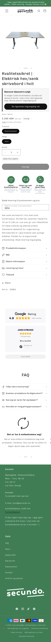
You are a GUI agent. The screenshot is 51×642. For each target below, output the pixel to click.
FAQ (7, 543)
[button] (39, 11)
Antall (4, 147)
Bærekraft (10, 561)
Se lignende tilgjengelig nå (26, 106)
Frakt (4, 122)
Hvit (8, 142)
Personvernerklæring (39, 628)
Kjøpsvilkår (10, 555)
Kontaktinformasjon (27, 636)
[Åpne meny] (7, 11)
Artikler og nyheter (14, 578)
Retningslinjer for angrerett (18, 628)
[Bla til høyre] (31, 68)
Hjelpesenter (11, 567)
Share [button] (8, 283)
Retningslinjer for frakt (34, 632)
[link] (23, 433)
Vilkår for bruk (16, 632)
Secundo (15, 625)
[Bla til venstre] (20, 68)
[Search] (46, 207)
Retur (8, 549)
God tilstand (12, 132)
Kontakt (8, 572)
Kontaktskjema (12, 512)
